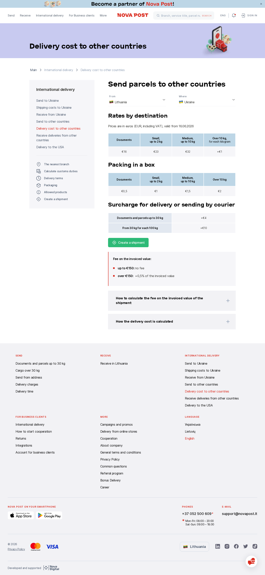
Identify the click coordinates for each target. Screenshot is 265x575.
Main (33, 70)
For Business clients (81, 15)
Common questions (113, 466)
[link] (132, 4)
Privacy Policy (110, 459)
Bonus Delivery (110, 480)
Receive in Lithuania (114, 363)
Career (104, 487)
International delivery (50, 15)
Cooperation (108, 438)
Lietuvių (190, 431)
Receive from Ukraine (51, 114)
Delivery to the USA (50, 147)
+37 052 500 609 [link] (196, 514)
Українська (192, 424)
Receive (25, 15)
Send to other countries (52, 121)
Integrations (24, 445)
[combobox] (137, 99)
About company (111, 445)
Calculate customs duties (60, 171)
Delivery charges (27, 384)
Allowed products (55, 192)
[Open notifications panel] (234, 15)
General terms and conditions (120, 452)
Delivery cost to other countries (58, 128)
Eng (222, 15)
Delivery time (24, 391)
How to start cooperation (34, 431)
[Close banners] (261, 3)
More (103, 15)
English (189, 438)
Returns (21, 438)
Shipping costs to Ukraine (54, 107)
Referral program (111, 473)
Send (11, 15)
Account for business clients (35, 452)
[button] (167, 301)
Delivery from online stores (118, 431)
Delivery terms (53, 178)
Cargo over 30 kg (28, 370)
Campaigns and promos (116, 424)
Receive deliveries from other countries (56, 137)
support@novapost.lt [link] (239, 514)
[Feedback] (251, 561)
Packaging (50, 185)
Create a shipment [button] (56, 199)
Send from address (29, 377)
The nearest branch (56, 164)
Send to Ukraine (47, 100)
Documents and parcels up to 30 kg (40, 363)
